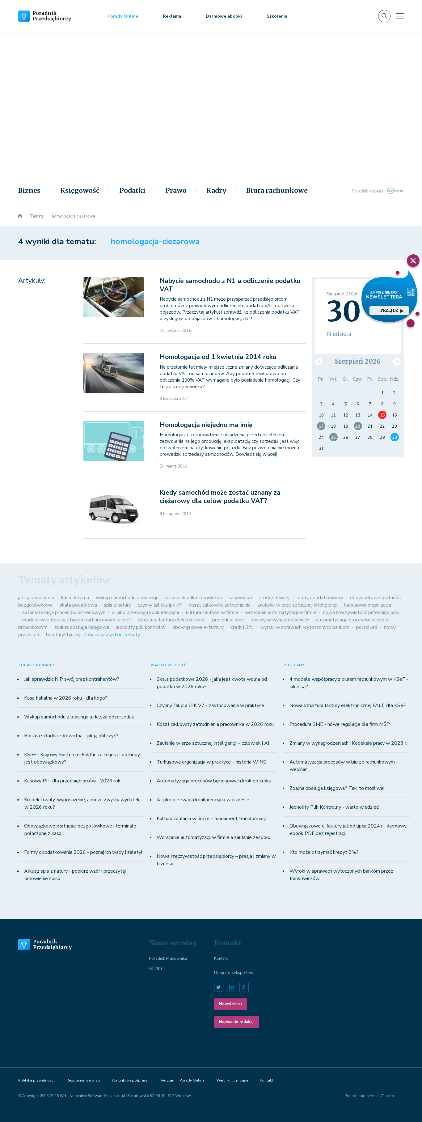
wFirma (155, 968)
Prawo (176, 191)
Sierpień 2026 (358, 361)
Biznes (29, 191)
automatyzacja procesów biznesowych (63, 612)
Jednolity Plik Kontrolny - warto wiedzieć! (334, 807)
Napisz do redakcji (236, 1022)
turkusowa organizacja (367, 605)
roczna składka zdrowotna (193, 597)
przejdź (389, 310)
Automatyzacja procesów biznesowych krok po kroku (214, 780)
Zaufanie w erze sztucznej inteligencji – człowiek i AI (213, 743)
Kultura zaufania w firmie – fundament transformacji (211, 818)
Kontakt (221, 958)
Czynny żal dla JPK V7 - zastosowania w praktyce (210, 705)
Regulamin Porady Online (182, 1080)
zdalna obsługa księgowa (81, 627)
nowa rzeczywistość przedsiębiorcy (361, 612)
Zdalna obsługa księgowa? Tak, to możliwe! (336, 788)
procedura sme (228, 619)
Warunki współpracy (130, 1080)
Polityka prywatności (36, 1080)
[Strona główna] (20, 216)
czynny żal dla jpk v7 (160, 605)
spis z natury (117, 605)
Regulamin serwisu (83, 1080)
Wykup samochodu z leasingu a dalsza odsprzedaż (79, 716)
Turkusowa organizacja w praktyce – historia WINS (211, 762)
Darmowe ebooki (224, 16)
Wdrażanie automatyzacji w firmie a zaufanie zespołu (213, 837)
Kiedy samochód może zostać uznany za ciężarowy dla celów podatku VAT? (220, 496)
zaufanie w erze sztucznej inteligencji (297, 605)
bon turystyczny (63, 634)
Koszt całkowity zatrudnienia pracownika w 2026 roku (215, 724)
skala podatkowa (78, 605)
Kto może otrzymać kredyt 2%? (324, 852)
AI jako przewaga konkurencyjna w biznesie (203, 799)
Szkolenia (277, 16)
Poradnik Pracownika (168, 958)
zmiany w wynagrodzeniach (280, 619)
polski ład (366, 627)
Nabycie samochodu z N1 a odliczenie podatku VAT (230, 285)
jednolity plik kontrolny (141, 627)
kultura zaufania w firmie (212, 612)
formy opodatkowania (319, 597)
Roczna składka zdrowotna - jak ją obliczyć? (71, 735)
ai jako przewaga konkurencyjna (145, 612)
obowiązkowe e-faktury (198, 627)
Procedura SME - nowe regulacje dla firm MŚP (339, 724)
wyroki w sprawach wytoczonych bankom (304, 627)
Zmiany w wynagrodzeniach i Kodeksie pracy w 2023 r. (348, 743)
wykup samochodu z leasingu (127, 597)
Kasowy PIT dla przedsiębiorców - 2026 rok (72, 780)
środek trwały (274, 597)
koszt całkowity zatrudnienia (220, 605)
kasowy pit (240, 597)
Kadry (216, 191)
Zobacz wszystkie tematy (111, 634)
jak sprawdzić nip (36, 597)
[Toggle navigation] (400, 16)
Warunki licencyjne (232, 1080)
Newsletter (230, 1004)
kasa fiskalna (75, 597)
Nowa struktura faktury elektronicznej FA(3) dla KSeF (347, 705)
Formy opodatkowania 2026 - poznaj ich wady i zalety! (83, 852)
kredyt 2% (242, 627)
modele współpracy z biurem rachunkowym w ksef (76, 619)
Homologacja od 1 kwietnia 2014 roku (218, 357)
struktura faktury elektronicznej (171, 619)
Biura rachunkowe (277, 191)
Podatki (132, 191)
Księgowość (79, 191)
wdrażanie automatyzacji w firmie (280, 612)
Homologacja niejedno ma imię (206, 425)
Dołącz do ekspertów (233, 973)
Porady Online (123, 16)
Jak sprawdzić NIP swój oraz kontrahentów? (71, 679)
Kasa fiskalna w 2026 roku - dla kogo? (66, 698)
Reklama (172, 16)
